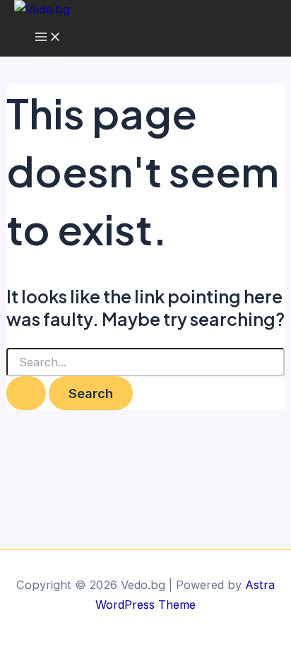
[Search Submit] (26, 393)
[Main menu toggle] (48, 37)
